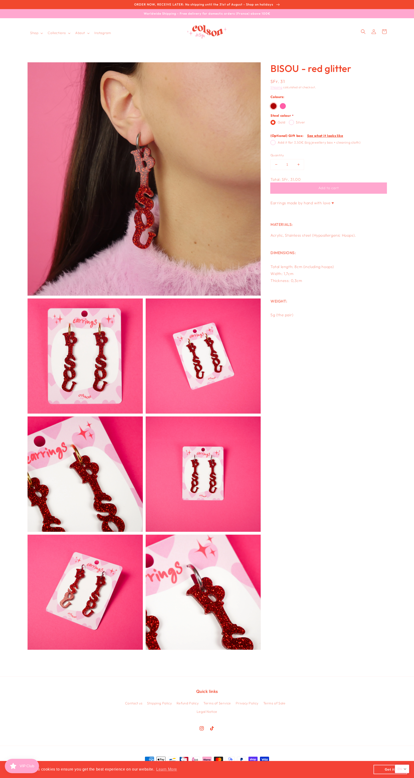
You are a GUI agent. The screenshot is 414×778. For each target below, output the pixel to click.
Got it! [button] (390, 769)
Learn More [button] (166, 769)
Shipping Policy (159, 703)
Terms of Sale (274, 703)
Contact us (134, 703)
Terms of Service (217, 703)
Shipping (276, 87)
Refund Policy (188, 703)
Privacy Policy (247, 703)
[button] (36, 33)
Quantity (277, 155)
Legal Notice (207, 711)
